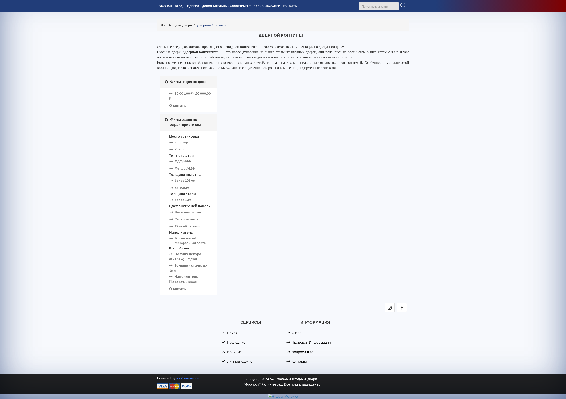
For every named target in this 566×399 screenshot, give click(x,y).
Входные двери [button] (187, 6)
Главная (165, 6)
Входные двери (180, 25)
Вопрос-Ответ (303, 352)
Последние (236, 342)
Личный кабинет (240, 361)
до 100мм (182, 187)
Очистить (177, 105)
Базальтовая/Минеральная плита (190, 240)
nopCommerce (187, 378)
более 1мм (183, 200)
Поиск (232, 333)
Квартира (182, 142)
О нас (296, 333)
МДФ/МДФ (183, 161)
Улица (179, 149)
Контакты (290, 6)
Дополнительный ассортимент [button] (226, 6)
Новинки (234, 352)
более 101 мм (185, 180)
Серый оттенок (186, 219)
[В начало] (161, 25)
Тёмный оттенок (187, 226)
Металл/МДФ (185, 168)
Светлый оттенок (188, 212)
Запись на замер (267, 6)
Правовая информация (311, 342)
